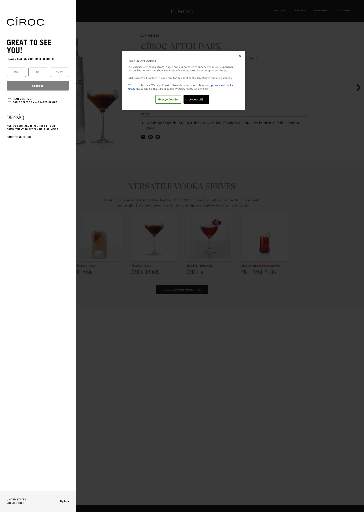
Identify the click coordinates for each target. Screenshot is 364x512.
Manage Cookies (168, 99)
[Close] (240, 56)
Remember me (22, 99)
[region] (183, 80)
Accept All (196, 99)
